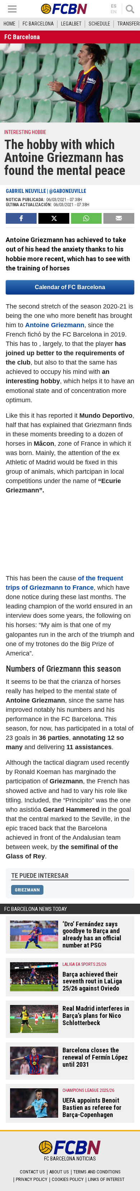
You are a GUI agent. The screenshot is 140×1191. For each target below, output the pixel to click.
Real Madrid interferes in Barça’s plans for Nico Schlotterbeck (95, 1016)
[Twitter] (53, 218)
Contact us (32, 1171)
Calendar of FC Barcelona (70, 287)
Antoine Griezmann (54, 325)
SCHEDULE (99, 24)
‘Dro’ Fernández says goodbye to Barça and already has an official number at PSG (91, 934)
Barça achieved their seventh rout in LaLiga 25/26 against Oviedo (92, 981)
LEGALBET (71, 24)
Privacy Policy (31, 1179)
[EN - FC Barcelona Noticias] (64, 9)
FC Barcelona (38, 24)
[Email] (118, 218)
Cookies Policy (68, 1179)
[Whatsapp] (86, 218)
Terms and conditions (97, 1171)
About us (59, 1171)
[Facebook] (21, 218)
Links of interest (106, 1179)
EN (114, 11)
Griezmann (27, 890)
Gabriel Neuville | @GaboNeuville (46, 191)
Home (9, 24)
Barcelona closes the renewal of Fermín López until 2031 (95, 1057)
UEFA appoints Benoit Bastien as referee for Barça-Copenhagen (91, 1107)
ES (113, 6)
